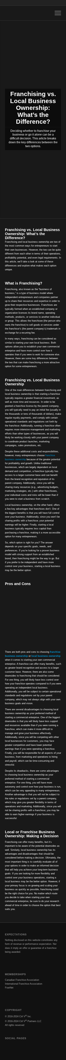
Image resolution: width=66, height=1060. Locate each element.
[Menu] (56, 13)
